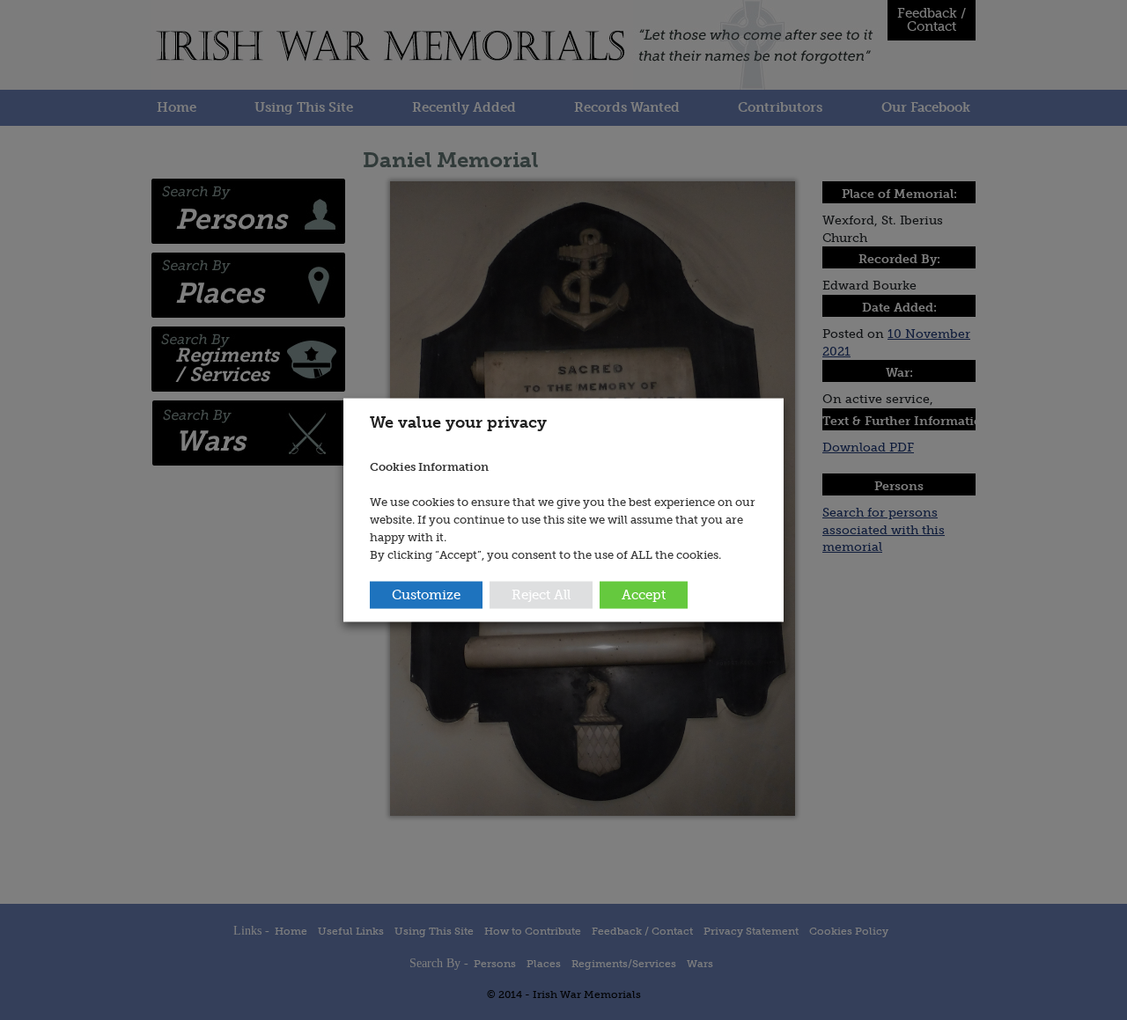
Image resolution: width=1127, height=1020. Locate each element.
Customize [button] (426, 595)
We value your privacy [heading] (458, 421)
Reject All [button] (541, 595)
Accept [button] (644, 595)
